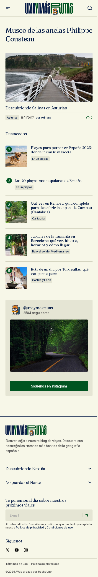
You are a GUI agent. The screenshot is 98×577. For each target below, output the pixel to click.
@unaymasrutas (38, 307)
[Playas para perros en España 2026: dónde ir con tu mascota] (16, 156)
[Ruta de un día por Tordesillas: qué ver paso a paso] (16, 278)
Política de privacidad (30, 527)
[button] (7, 8)
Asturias (12, 117)
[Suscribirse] (87, 515)
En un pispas (40, 158)
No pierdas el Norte (23, 482)
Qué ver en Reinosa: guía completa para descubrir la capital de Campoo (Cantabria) (61, 207)
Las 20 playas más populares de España (48, 181)
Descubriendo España (25, 468)
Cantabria (38, 218)
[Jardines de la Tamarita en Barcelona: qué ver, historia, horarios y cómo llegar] (16, 245)
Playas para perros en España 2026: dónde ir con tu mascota (61, 150)
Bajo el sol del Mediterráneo (50, 251)
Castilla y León (41, 280)
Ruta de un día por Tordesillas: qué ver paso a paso (60, 271)
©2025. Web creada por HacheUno (28, 571)
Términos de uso (16, 564)
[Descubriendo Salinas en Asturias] (49, 77)
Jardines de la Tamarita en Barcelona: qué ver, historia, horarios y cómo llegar (54, 240)
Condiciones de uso (60, 527)
